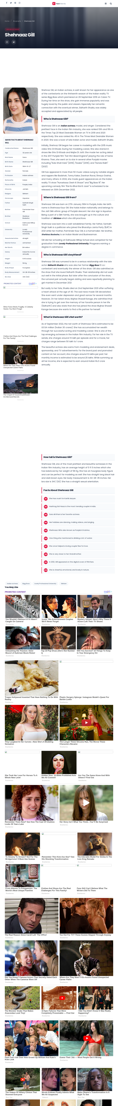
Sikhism (57, 218)
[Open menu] (105, 3)
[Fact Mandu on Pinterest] (15, 3)
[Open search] (111, 3)
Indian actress (12, 29)
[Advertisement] (59, 66)
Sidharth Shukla (55, 265)
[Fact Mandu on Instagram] (19, 3)
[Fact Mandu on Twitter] (11, 3)
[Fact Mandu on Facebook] (7, 3)
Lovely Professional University (74, 243)
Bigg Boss (94, 265)
